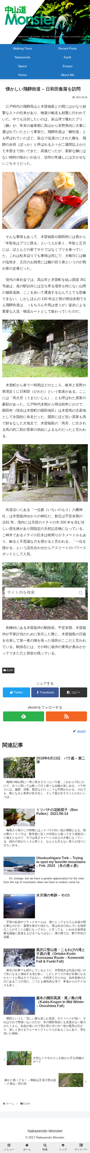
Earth (10, 670)
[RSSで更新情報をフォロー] (66, 716)
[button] (81, 593)
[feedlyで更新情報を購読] (23, 716)
